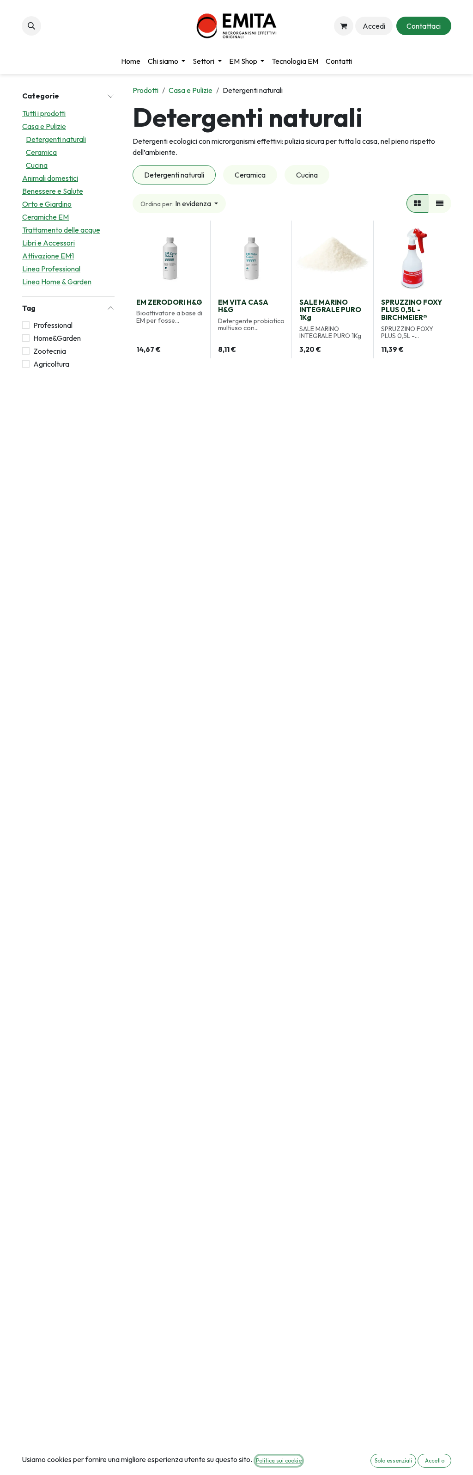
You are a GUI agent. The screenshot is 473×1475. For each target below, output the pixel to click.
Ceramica (41, 152)
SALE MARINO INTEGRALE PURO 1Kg (330, 310)
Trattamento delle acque (61, 229)
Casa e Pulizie (44, 126)
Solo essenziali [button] (393, 1460)
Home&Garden (57, 338)
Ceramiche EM (45, 216)
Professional (53, 325)
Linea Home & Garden (56, 281)
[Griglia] (417, 203)
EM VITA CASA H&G (243, 306)
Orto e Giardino (47, 204)
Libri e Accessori (48, 242)
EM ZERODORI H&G (169, 302)
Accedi (374, 26)
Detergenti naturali (56, 139)
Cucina (37, 165)
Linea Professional (51, 268)
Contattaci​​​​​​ (423, 26)
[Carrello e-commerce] (343, 26)
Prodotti (145, 90)
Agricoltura (51, 364)
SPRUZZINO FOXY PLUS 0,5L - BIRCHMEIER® (411, 310)
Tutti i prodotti (44, 113)
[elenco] (439, 203)
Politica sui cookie (279, 1460)
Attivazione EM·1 (48, 255)
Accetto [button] (434, 1460)
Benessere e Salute (52, 191)
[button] (31, 26)
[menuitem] (130, 61)
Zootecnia (49, 351)
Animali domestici (50, 178)
